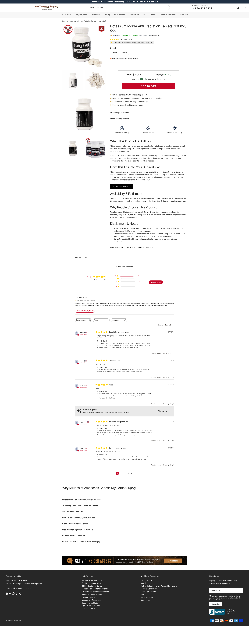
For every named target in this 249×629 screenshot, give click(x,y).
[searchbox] (81, 320)
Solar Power (95, 15)
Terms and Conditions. (216, 600)
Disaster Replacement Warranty (95, 589)
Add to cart (148, 86)
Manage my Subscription (92, 600)
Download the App (89, 609)
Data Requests (146, 583)
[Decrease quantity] (112, 64)
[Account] (238, 7)
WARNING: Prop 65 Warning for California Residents (131, 247)
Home (64, 21)
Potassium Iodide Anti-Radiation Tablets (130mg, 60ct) (87, 21)
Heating (107, 15)
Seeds (145, 15)
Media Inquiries (146, 597)
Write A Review (156, 282)
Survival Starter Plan (168, 15)
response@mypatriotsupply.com (19, 588)
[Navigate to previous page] (114, 473)
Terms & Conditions (148, 589)
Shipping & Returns (148, 592)
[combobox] (129, 7)
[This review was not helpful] (172, 353)
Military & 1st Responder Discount (95, 592)
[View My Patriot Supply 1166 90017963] (223, 614)
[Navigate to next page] (135, 473)
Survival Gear (134, 15)
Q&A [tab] (85, 258)
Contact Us (145, 600)
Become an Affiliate (90, 603)
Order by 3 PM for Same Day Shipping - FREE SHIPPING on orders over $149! (124, 2)
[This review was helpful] (168, 353)
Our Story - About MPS (91, 583)
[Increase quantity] (120, 64)
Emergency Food (81, 15)
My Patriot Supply (17, 620)
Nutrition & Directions (121, 186)
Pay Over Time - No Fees (92, 594)
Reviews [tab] (78, 258)
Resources (184, 15)
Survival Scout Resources (92, 580)
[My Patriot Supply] (46, 7)
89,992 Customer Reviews (92, 586)
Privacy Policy (146, 580)
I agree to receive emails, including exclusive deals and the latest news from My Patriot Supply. (225, 598)
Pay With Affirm (88, 597)
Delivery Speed (139, 43)
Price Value (149, 43)
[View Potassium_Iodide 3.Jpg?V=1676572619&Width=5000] (84, 46)
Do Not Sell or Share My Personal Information (159, 586)
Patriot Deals (66, 15)
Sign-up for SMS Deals (91, 606)
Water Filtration (119, 15)
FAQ (142, 594)
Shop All (154, 15)
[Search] (167, 7)
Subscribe (216, 604)
